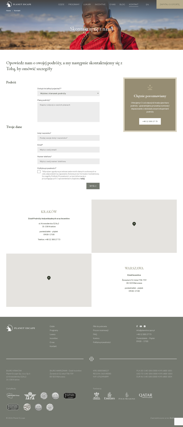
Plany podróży (43, 100)
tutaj (83, 178)
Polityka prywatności (46, 168)
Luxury (87, 4)
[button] (134, 224)
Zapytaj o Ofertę (170, 4)
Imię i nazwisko (44, 133)
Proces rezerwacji (100, 330)
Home (8, 10)
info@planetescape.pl (145, 330)
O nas (113, 4)
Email (40, 145)
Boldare (173, 418)
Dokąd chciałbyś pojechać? (49, 88)
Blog (122, 4)
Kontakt (133, 4)
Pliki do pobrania (100, 326)
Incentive (100, 4)
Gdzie (61, 4)
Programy (73, 4)
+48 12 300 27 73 (150, 121)
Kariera (96, 338)
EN (147, 4)
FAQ (95, 334)
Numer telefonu (44, 156)
